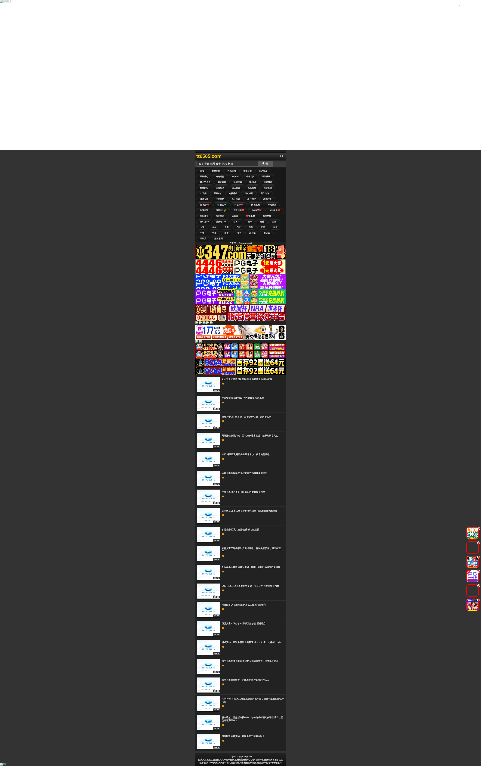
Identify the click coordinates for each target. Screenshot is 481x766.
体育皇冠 (204, 210)
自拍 (214, 227)
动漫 (239, 233)
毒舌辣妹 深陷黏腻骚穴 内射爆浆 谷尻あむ (243, 398)
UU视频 (252, 182)
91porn (235, 176)
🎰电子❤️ (204, 205)
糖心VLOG (205, 182)
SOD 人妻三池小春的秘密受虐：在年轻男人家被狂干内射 (250, 586)
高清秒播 (267, 199)
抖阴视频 (238, 182)
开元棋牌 (272, 205)
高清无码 (204, 199)
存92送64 (204, 221)
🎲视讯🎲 (255, 205)
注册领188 (221, 221)
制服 (275, 227)
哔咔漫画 (266, 176)
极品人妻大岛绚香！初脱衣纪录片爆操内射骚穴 (245, 680)
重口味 (267, 233)
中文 (202, 233)
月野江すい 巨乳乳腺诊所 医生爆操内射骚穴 (244, 604)
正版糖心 (204, 176)
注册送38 (220, 188)
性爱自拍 (220, 199)
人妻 (227, 227)
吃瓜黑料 (252, 188)
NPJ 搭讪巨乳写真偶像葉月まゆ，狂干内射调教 (246, 454)
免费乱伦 (204, 188)
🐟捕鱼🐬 (221, 205)
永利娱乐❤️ (274, 210)
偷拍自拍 (247, 171)
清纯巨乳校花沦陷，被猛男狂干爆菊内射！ (243, 736)
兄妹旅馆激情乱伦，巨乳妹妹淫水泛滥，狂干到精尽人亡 (250, 435)
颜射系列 (218, 238)
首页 (202, 171)
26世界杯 (267, 216)
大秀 (202, 227)
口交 (239, 227)
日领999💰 (221, 210)
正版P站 (218, 193)
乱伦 (251, 227)
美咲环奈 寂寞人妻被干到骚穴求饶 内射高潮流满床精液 (249, 510)
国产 (250, 221)
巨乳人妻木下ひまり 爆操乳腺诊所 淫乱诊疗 (244, 623)
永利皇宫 (220, 216)
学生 (214, 233)
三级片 (203, 238)
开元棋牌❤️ (239, 210)
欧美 (227, 233)
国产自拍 (265, 193)
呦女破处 (249, 193)
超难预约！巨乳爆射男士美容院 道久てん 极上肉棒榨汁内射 (251, 642)
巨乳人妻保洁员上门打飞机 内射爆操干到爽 (243, 492)
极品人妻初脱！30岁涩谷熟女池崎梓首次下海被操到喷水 (250, 661)
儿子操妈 (236, 199)
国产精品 (263, 171)
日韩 (263, 227)
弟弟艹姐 (250, 176)
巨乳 (274, 221)
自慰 (262, 221)
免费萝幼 (268, 182)
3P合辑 (252, 233)
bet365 (235, 216)
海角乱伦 (220, 176)
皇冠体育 (204, 216)
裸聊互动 (267, 188)
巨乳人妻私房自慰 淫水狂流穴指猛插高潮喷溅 (244, 473)
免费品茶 (233, 193)
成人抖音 (236, 188)
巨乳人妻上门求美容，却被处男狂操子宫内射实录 (246, 417)
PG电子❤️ (257, 210)
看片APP (251, 199)
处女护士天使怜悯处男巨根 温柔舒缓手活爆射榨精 (247, 379)
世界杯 (236, 221)
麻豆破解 (222, 182)
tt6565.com (209, 156)
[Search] (282, 156)
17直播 (203, 193)
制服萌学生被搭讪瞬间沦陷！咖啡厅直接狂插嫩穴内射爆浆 (251, 567)
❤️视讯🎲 (250, 216)
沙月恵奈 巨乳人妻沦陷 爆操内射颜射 (240, 529)
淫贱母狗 (232, 171)
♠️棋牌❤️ (238, 205)
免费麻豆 (216, 171)
